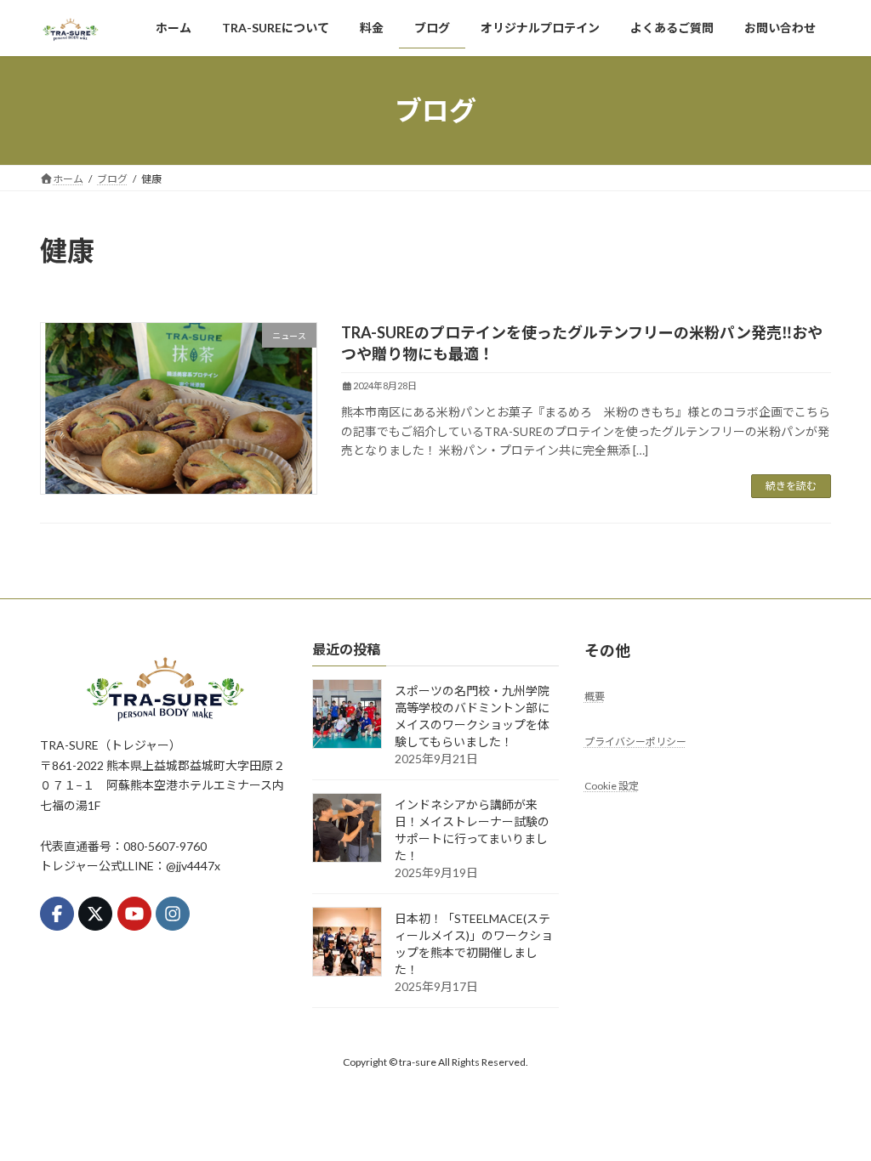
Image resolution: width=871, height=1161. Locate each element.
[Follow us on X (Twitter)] (95, 914)
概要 (594, 696)
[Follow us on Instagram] (173, 914)
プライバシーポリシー (635, 741)
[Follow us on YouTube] (134, 914)
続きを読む (791, 485)
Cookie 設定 (611, 785)
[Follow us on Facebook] (57, 914)
